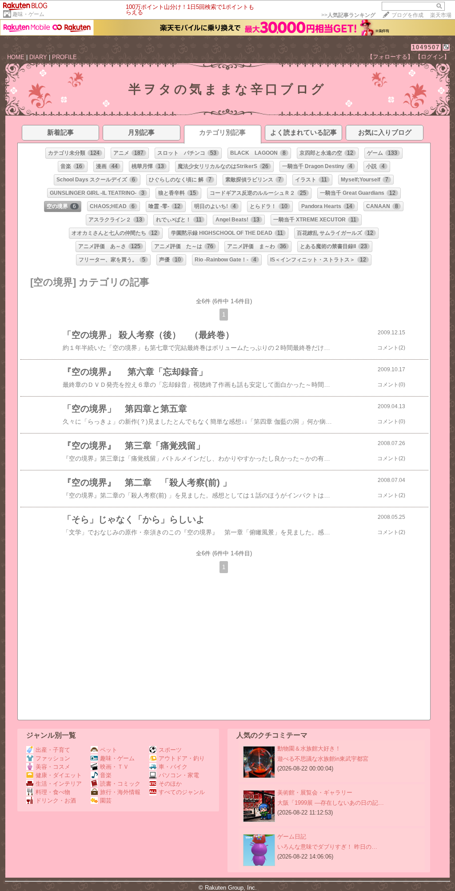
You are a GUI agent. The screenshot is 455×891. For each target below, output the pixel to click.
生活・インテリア (59, 783)
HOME (15, 57)
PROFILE (64, 57)
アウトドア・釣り (182, 758)
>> (348, 15)
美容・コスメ (53, 766)
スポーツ (170, 750)
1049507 (426, 47)
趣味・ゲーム (28, 14)
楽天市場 (440, 15)
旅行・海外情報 (120, 792)
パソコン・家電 (179, 775)
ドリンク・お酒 (56, 800)
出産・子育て (53, 750)
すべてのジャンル (182, 792)
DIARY (38, 57)
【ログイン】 (432, 56)
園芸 (106, 800)
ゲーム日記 (291, 836)
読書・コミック (120, 783)
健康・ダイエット (59, 775)
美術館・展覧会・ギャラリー (314, 792)
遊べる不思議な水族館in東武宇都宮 (322, 758)
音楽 (106, 775)
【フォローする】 (390, 56)
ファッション (53, 758)
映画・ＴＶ (114, 766)
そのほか (170, 783)
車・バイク (173, 766)
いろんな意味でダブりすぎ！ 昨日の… (327, 846)
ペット (108, 750)
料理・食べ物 (53, 792)
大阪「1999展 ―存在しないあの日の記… (330, 802)
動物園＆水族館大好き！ (309, 748)
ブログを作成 (407, 15)
